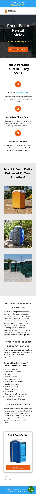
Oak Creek (7, 479)
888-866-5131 (18, 5)
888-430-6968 (18, 468)
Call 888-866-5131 (18, 49)
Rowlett (6, 476)
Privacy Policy (12, 491)
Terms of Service (22, 491)
